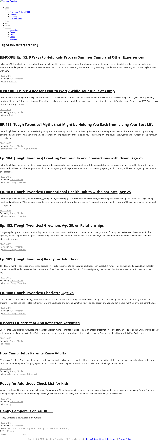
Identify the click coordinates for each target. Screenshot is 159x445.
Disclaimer (111, 439)
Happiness (14, 14)
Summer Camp (16, 19)
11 (8, 431)
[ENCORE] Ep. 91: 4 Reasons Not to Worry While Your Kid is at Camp (57, 90)
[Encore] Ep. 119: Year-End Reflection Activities (40, 322)
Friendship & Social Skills (20, 12)
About (7, 8)
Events (12, 37)
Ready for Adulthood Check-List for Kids (34, 383)
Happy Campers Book (48, 428)
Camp (5, 81)
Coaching (14, 34)
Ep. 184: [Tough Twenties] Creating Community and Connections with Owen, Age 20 (71, 158)
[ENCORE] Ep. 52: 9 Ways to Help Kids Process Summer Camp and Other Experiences (72, 57)
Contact (13, 32)
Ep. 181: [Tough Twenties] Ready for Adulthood (40, 259)
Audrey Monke (16, 78)
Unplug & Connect (28, 374)
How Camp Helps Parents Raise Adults (33, 353)
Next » (13, 431)
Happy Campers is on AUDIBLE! (26, 411)
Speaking (13, 39)
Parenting (13, 16)
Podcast (7, 26)
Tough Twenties (30, 148)
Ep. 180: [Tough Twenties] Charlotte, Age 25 (37, 292)
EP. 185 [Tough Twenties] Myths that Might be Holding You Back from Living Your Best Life (77, 124)
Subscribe (14, 30)
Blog (6, 10)
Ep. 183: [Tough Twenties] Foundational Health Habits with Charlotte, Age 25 (65, 191)
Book (7, 21)
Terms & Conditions (95, 439)
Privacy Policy (125, 439)
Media (7, 23)
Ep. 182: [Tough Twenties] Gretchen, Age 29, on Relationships (52, 225)
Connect (8, 28)
